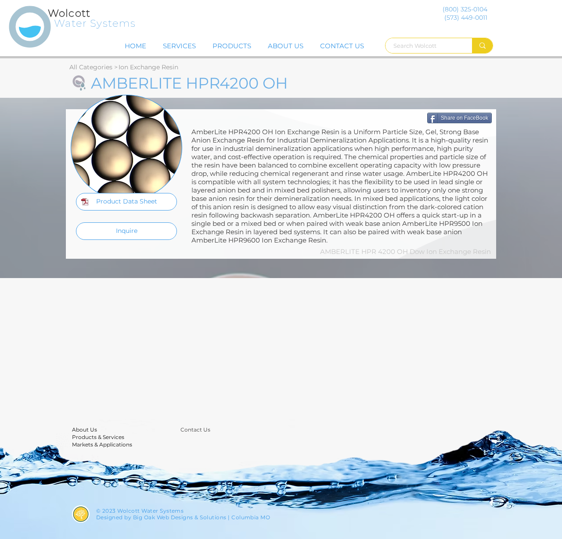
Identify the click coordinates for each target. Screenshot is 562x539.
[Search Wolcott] (482, 45)
